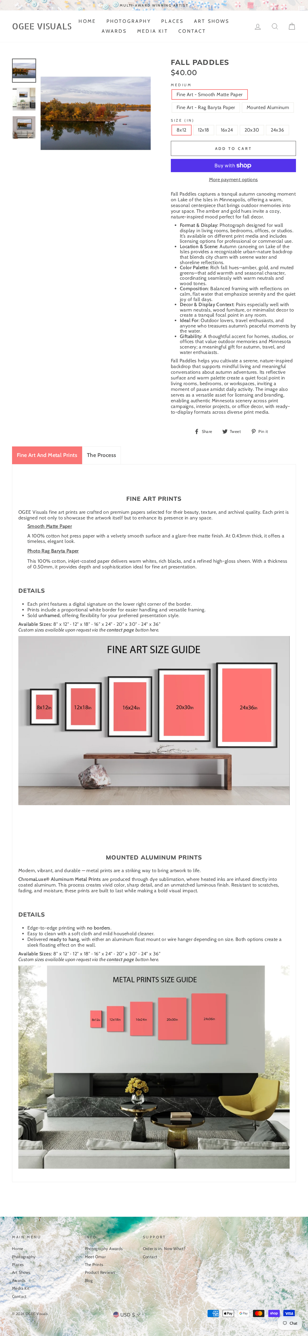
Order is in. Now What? (164, 1248)
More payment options (233, 179)
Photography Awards (104, 1248)
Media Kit (152, 31)
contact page (120, 630)
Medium (181, 85)
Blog (89, 1280)
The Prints (94, 1264)
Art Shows (211, 21)
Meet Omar (95, 1256)
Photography (128, 21)
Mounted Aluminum (268, 107)
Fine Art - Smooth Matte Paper (210, 94)
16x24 (227, 130)
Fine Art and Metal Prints (47, 455)
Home (87, 21)
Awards (114, 31)
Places (172, 21)
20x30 (252, 130)
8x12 (181, 130)
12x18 (203, 130)
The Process (101, 455)
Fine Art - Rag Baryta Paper (206, 107)
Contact (192, 31)
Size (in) (182, 120)
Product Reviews (100, 1272)
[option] (154, 5)
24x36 (277, 130)
